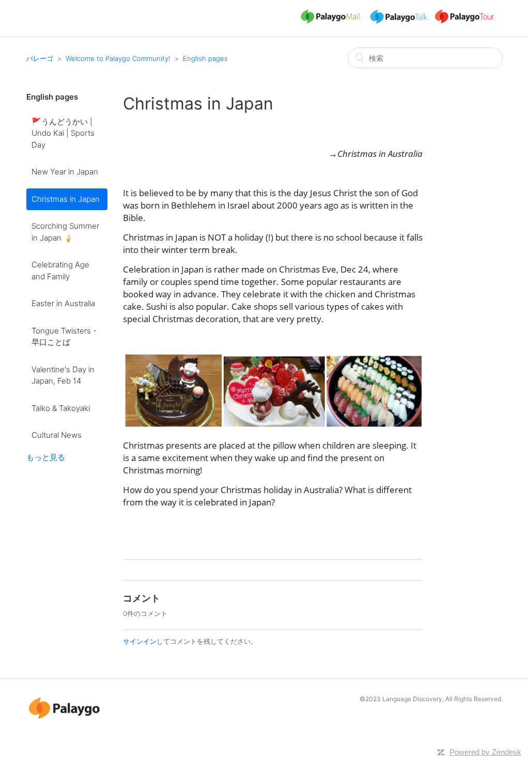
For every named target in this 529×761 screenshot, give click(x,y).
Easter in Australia (63, 303)
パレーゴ (39, 58)
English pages (205, 58)
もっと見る (45, 457)
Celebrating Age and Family (60, 270)
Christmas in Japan (66, 199)
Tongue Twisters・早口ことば (65, 336)
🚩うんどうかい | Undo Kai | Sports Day (63, 133)
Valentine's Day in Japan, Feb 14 (63, 375)
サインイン (140, 641)
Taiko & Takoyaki (61, 408)
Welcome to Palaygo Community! (118, 58)
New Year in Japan (65, 172)
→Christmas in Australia (376, 154)
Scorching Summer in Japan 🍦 (65, 232)
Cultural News (57, 435)
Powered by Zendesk (485, 752)
